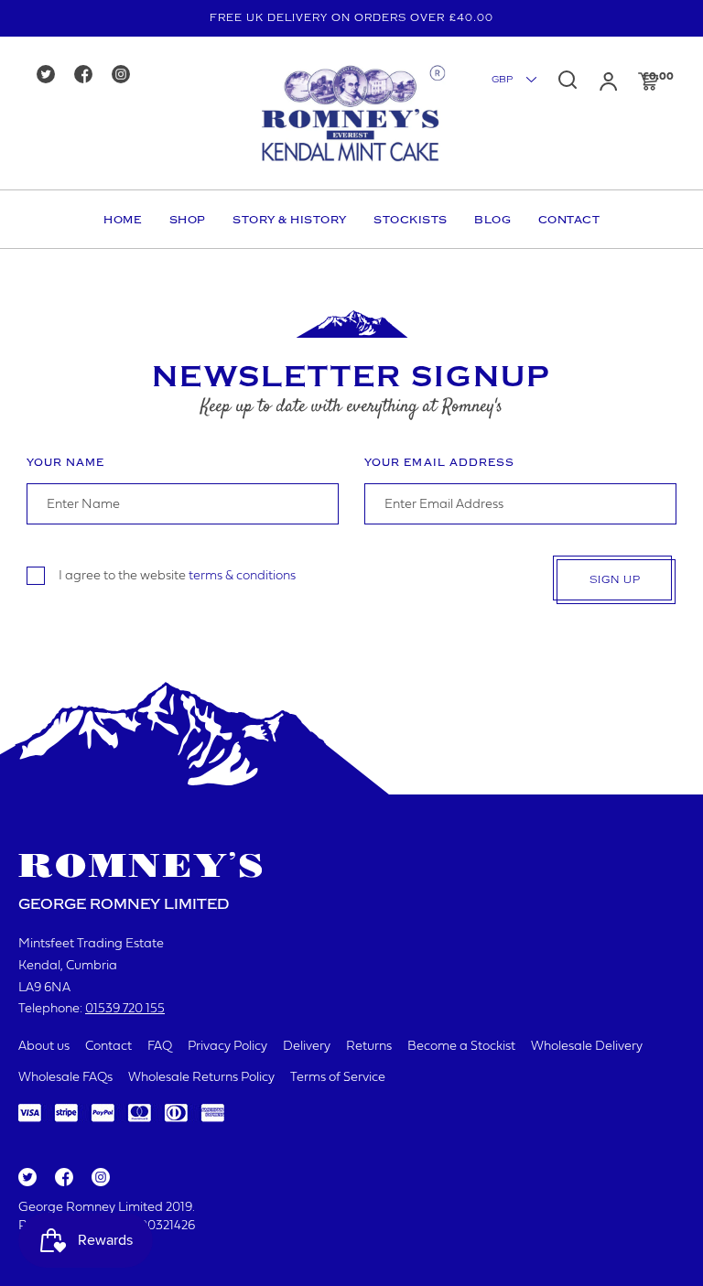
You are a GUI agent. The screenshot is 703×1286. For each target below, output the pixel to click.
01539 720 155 (125, 1009)
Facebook (62, 1178)
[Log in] (608, 81)
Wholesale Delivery (587, 1047)
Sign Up (615, 580)
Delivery (306, 1047)
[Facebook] (89, 75)
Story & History (290, 219)
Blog (492, 219)
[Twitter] (52, 75)
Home (122, 219)
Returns (369, 1047)
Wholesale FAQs (65, 1078)
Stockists (410, 219)
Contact (569, 219)
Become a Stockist (461, 1047)
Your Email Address (439, 463)
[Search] (567, 80)
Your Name (65, 463)
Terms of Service (337, 1078)
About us (44, 1047)
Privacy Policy (227, 1047)
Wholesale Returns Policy (201, 1078)
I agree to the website (177, 576)
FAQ (159, 1047)
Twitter (26, 1178)
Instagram (100, 1178)
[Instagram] (127, 75)
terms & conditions (242, 576)
